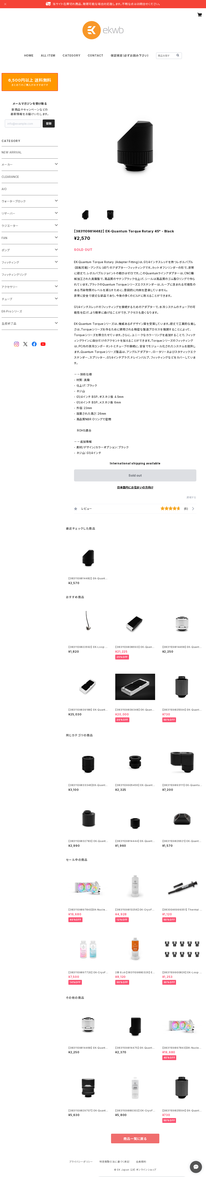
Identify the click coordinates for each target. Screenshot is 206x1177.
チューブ (7, 299)
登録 (49, 123)
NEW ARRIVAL (12, 152)
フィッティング (10, 262)
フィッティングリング (14, 274)
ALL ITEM (48, 55)
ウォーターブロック (14, 201)
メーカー (7, 164)
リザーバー (8, 213)
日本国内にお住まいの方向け (135, 487)
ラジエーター (10, 225)
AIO (4, 189)
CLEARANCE (10, 176)
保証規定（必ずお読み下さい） (130, 55)
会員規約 (141, 1161)
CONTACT (96, 55)
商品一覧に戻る (135, 1139)
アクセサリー (10, 287)
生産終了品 (9, 323)
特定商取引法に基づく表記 (114, 1161)
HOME (29, 55)
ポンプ (6, 250)
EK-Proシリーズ (12, 311)
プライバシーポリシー (81, 1161)
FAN (4, 238)
